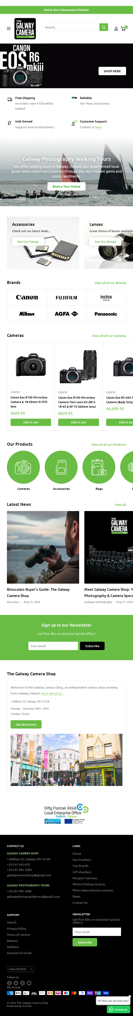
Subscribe (92, 646)
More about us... (52, 693)
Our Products (82, 859)
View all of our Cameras (109, 336)
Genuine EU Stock (19, 953)
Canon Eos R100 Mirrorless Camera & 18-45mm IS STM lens (29, 402)
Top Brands (80, 865)
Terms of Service (18, 934)
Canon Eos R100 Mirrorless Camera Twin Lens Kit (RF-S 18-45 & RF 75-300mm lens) (77, 402)
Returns (12, 940)
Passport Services (85, 878)
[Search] (103, 27)
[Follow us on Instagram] (22, 983)
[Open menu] (8, 28)
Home (77, 853)
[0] (123, 29)
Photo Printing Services (89, 884)
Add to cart (30, 422)
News (76, 896)
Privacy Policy (16, 928)
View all (121, 505)
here (98, 127)
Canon (15, 392)
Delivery (13, 946)
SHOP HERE (112, 71)
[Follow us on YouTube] (29, 983)
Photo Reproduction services (93, 890)
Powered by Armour (19, 1005)
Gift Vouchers (82, 872)
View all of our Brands (110, 283)
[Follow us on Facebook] (9, 983)
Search (11, 922)
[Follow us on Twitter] (16, 983)
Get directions (26, 724)
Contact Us (80, 902)
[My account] (116, 29)
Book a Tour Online (66, 186)
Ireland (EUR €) (17, 969)
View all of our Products (109, 444)
